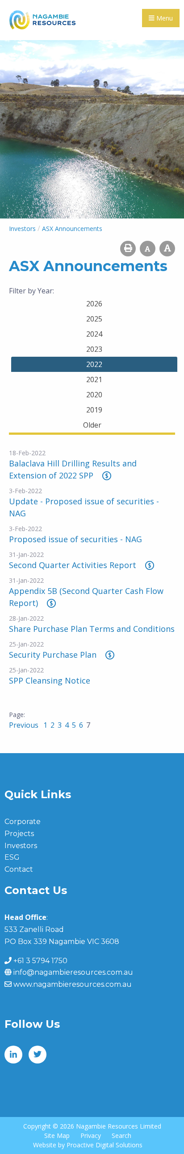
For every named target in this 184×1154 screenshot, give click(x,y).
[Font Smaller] (147, 248)
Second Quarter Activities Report (72, 565)
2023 (94, 349)
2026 (94, 304)
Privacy (90, 1135)
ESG (12, 857)
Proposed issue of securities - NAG (75, 539)
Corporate (22, 821)
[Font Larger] (167, 248)
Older (92, 425)
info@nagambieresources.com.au (73, 972)
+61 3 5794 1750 (40, 960)
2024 (94, 334)
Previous (24, 725)
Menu (164, 18)
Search (121, 1135)
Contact (18, 869)
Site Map (57, 1135)
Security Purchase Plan (52, 654)
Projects (19, 833)
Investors (20, 845)
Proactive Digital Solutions (104, 1145)
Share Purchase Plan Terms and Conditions (92, 628)
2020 (94, 395)
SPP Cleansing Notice (49, 680)
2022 (94, 364)
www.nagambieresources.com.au (72, 984)
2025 (94, 319)
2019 (94, 410)
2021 (94, 379)
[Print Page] (128, 248)
